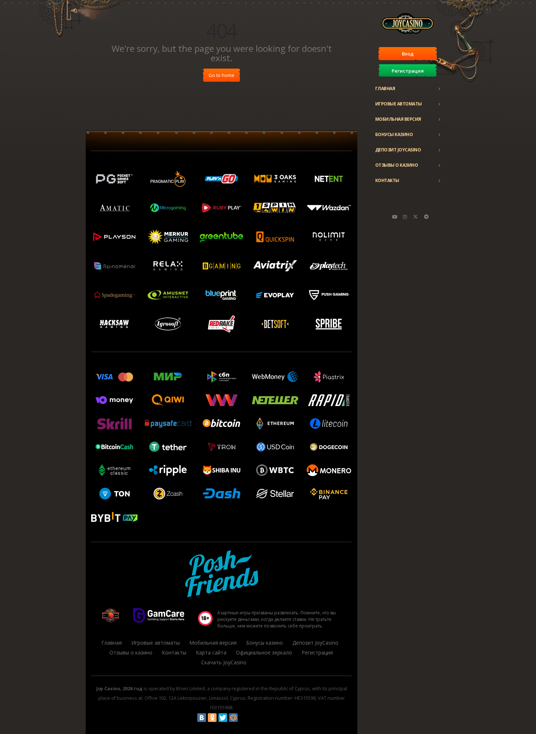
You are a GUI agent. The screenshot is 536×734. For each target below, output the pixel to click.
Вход (407, 53)
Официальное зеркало (264, 652)
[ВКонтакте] (201, 717)
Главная (385, 88)
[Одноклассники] (212, 717)
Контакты (387, 180)
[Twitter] (222, 717)
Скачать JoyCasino (223, 662)
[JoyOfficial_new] (416, 217)
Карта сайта (211, 652)
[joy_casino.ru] (405, 217)
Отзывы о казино (396, 165)
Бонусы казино (394, 134)
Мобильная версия (398, 119)
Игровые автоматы (398, 104)
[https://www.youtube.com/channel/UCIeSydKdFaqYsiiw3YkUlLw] (394, 217)
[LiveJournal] (244, 717)
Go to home (221, 75)
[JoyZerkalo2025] (426, 217)
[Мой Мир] (233, 717)
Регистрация (408, 70)
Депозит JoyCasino (398, 150)
